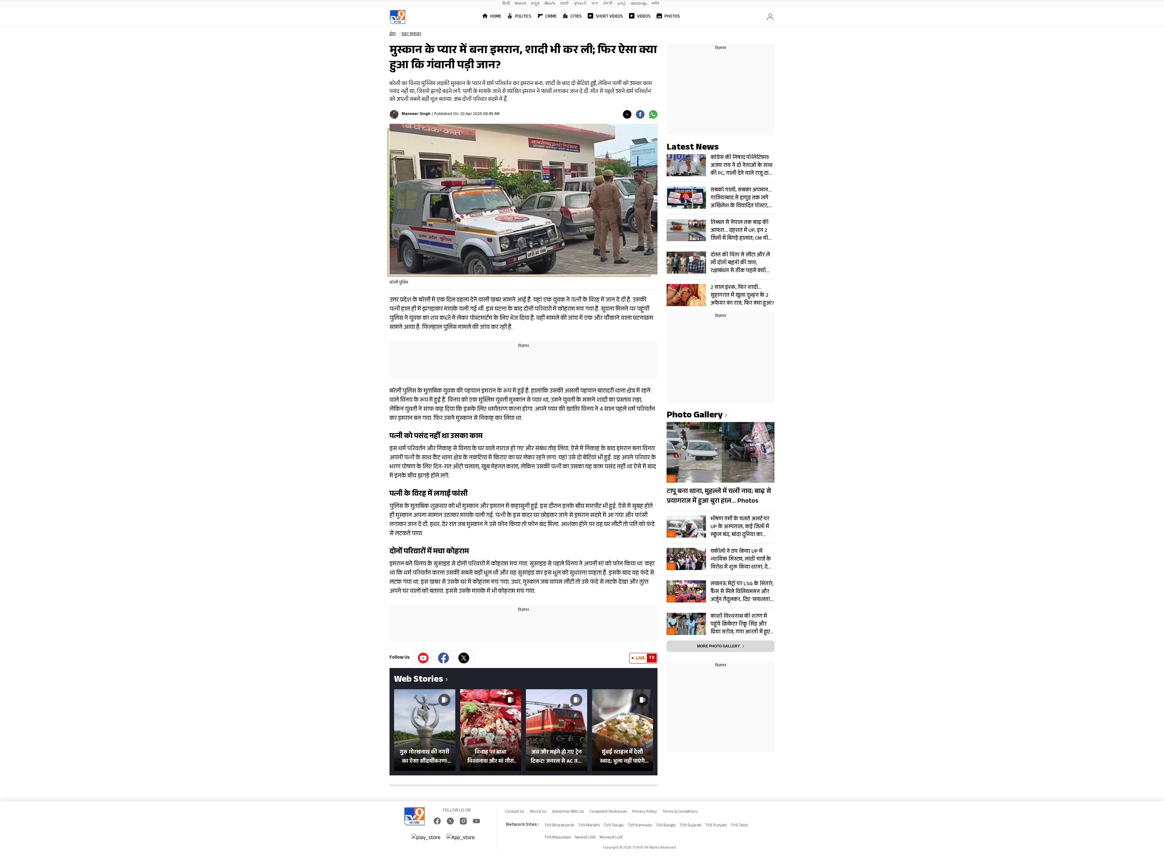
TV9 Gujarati (690, 825)
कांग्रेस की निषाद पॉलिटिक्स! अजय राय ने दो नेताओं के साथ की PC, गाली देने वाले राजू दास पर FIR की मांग (741, 165)
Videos (644, 17)
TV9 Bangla (666, 825)
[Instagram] (463, 821)
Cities (576, 17)
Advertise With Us (568, 812)
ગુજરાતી (580, 4)
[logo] (397, 17)
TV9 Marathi (589, 825)
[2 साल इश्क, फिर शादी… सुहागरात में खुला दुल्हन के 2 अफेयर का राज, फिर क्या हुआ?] (686, 295)
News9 (520, 4)
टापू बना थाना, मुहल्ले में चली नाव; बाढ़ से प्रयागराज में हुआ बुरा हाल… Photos (719, 496)
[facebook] (640, 114)
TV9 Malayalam (557, 838)
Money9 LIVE (611, 838)
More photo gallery (718, 646)
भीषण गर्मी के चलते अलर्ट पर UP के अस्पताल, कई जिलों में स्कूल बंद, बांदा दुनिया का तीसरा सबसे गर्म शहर (740, 526)
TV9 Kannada (640, 825)
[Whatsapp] (653, 114)
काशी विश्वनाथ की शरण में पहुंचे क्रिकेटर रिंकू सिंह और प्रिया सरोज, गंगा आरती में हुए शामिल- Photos (740, 624)
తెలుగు (550, 4)
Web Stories (418, 680)
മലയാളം (639, 4)
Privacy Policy (644, 812)
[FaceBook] (437, 821)
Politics (523, 17)
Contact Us (514, 812)
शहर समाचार (411, 34)
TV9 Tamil (739, 825)
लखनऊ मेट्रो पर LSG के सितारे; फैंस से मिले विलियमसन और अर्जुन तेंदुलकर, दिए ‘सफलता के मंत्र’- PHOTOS (742, 591)
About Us (538, 812)
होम (393, 34)
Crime (551, 17)
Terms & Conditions (680, 812)
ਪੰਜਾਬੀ (608, 4)
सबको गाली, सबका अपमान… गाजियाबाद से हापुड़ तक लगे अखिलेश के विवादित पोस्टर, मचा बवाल (741, 198)
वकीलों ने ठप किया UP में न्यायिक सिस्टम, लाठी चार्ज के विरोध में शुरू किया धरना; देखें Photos (741, 559)
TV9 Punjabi (716, 825)
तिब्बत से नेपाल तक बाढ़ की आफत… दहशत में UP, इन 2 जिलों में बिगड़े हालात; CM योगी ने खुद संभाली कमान (742, 230)
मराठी (564, 4)
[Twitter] (627, 114)
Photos (672, 17)
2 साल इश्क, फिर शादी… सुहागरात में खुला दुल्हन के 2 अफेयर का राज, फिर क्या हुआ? (742, 295)
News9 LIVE (585, 838)
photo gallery (695, 416)
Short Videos (609, 17)
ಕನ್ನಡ (535, 4)
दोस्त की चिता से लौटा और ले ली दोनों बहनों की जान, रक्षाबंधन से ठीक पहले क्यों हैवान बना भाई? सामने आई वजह (740, 263)
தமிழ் (621, 4)
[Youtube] (423, 658)
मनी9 (655, 4)
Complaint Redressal (608, 812)
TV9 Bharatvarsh (559, 825)
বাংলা (594, 4)
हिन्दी (506, 4)
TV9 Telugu (614, 825)
